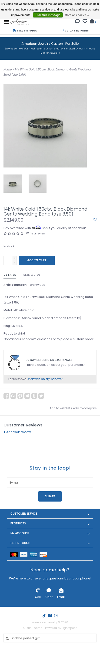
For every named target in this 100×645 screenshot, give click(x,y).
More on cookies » (77, 15)
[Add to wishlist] (95, 220)
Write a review (35, 233)
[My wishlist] (85, 22)
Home (7, 69)
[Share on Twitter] (41, 396)
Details (9, 275)
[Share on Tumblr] (34, 396)
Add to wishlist (60, 408)
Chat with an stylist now (44, 379)
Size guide (32, 275)
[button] (77, 22)
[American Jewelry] (19, 21)
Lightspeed (69, 628)
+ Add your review (17, 432)
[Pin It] (20, 396)
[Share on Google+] (13, 396)
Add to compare (85, 408)
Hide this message (48, 15)
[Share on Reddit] (27, 396)
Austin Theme (32, 628)
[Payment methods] (15, 554)
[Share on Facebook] (6, 396)
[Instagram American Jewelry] (55, 615)
